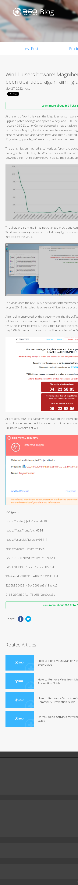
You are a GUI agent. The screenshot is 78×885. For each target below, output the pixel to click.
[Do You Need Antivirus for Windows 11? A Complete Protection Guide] (19, 719)
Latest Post (29, 48)
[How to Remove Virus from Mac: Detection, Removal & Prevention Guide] (19, 681)
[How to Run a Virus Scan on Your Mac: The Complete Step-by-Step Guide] (19, 663)
